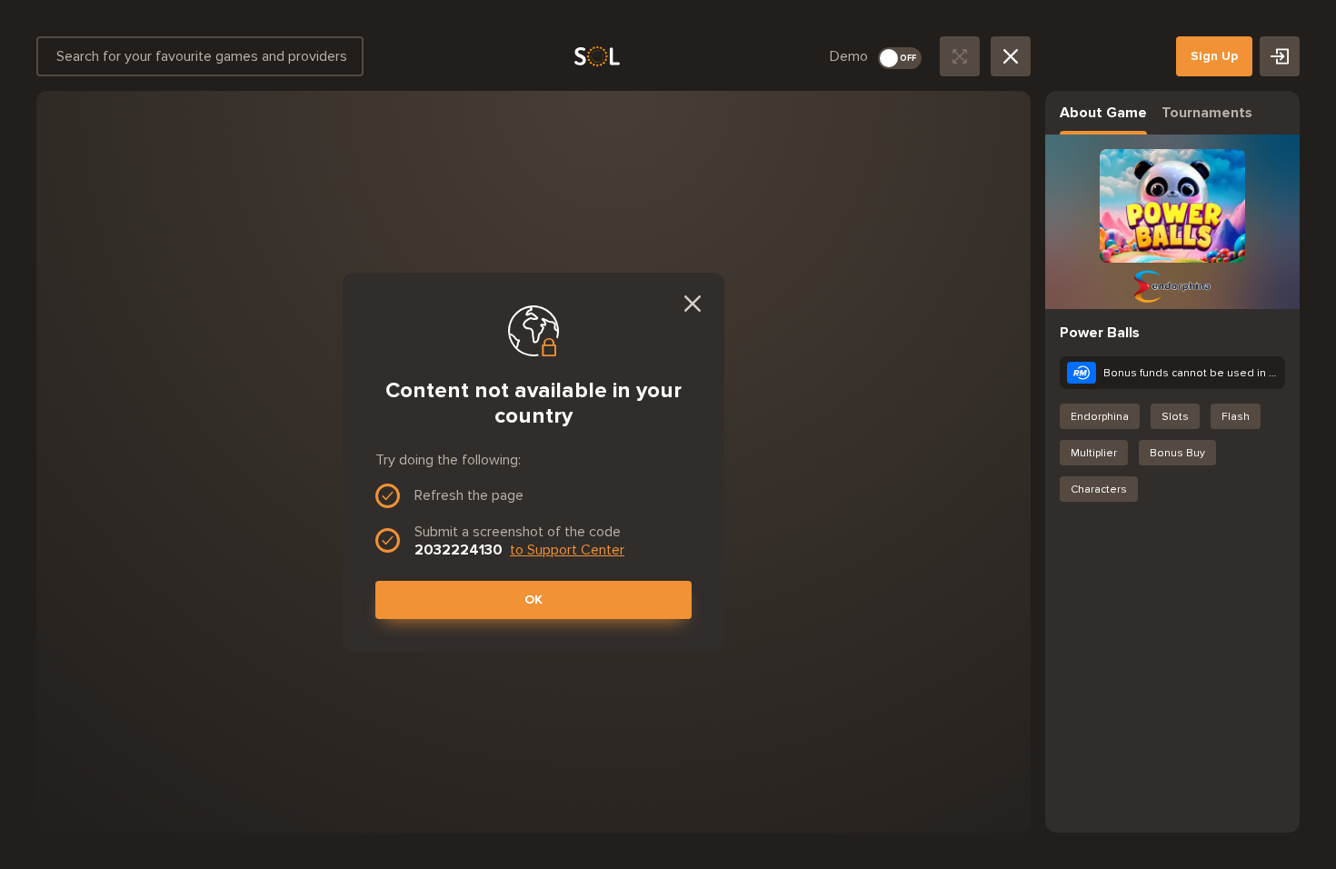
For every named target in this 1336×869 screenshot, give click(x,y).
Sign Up (1214, 56)
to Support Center (567, 549)
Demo (849, 56)
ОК (533, 599)
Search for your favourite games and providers (201, 56)
